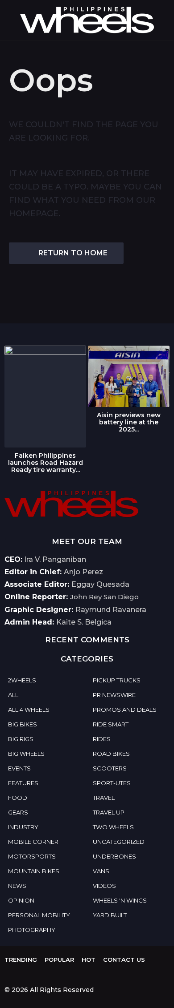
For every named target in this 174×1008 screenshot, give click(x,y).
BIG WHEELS (26, 753)
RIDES (102, 738)
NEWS (17, 885)
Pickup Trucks (117, 680)
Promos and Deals (125, 709)
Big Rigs (20, 738)
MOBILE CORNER (33, 841)
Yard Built (110, 915)
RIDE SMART (110, 724)
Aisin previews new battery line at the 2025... (129, 422)
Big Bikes (22, 724)
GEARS (18, 812)
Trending (20, 959)
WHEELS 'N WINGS (120, 900)
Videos (104, 885)
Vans (101, 871)
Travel (104, 797)
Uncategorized (119, 841)
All (13, 694)
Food (17, 797)
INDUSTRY (23, 827)
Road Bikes (111, 753)
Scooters (110, 768)
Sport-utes (112, 782)
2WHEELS (22, 680)
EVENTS (19, 768)
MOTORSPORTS (32, 856)
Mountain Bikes (33, 871)
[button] (10, 20)
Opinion (21, 900)
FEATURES (23, 782)
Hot (88, 959)
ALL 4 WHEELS (29, 709)
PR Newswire (114, 694)
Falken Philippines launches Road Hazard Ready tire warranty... (45, 463)
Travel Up (108, 812)
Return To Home (73, 253)
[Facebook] (8, 974)
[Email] (26, 974)
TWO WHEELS (113, 827)
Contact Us (124, 959)
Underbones (114, 856)
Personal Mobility (39, 915)
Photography (31, 929)
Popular (59, 959)
